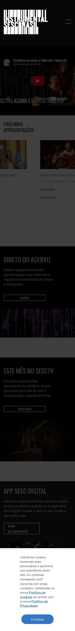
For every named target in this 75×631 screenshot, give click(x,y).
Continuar (37, 619)
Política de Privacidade (34, 603)
